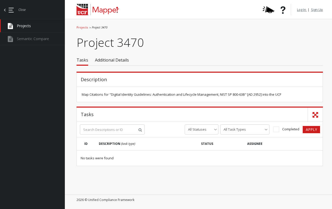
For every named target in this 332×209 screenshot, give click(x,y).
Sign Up (317, 9)
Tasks (82, 60)
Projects (82, 27)
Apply (311, 129)
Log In (302, 9)
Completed (290, 129)
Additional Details (112, 60)
